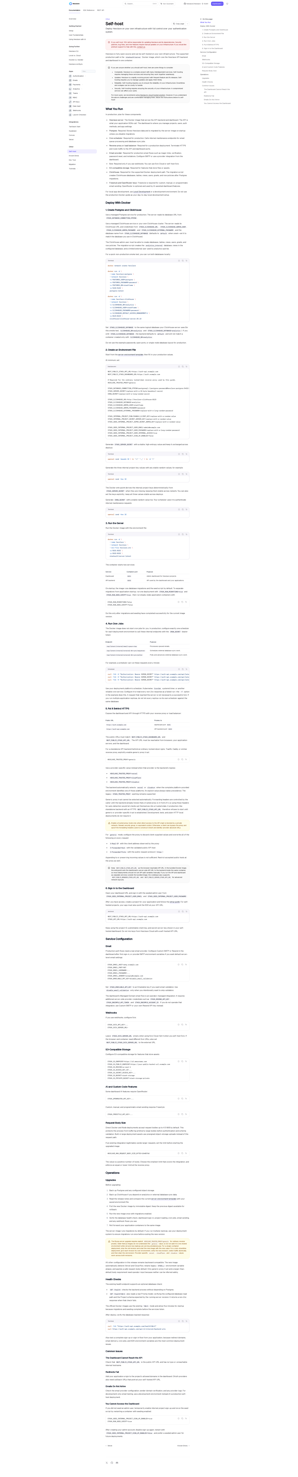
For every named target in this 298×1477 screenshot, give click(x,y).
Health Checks (207, 82)
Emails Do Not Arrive (211, 100)
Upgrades (205, 78)
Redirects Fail (209, 96)
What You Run (205, 22)
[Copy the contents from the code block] (182, 260)
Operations (204, 74)
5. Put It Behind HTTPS (210, 45)
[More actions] (188, 24)
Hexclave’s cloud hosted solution (152, 95)
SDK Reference (88, 10)
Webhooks (206, 60)
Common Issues (208, 86)
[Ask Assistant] (186, 260)
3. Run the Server (208, 37)
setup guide (175, 902)
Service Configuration (208, 52)
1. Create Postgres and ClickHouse (215, 30)
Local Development (141, 191)
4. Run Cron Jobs (208, 41)
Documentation (74, 10)
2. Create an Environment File (213, 33)
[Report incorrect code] (179, 260)
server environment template (130, 354)
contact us (141, 47)
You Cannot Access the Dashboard (217, 103)
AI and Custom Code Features (213, 67)
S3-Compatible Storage (211, 63)
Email (204, 56)
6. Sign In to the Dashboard (212, 48)
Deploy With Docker (207, 26)
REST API (100, 10)
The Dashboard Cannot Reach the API (217, 90)
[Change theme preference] (227, 4)
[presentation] (147, 404)
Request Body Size (209, 71)
